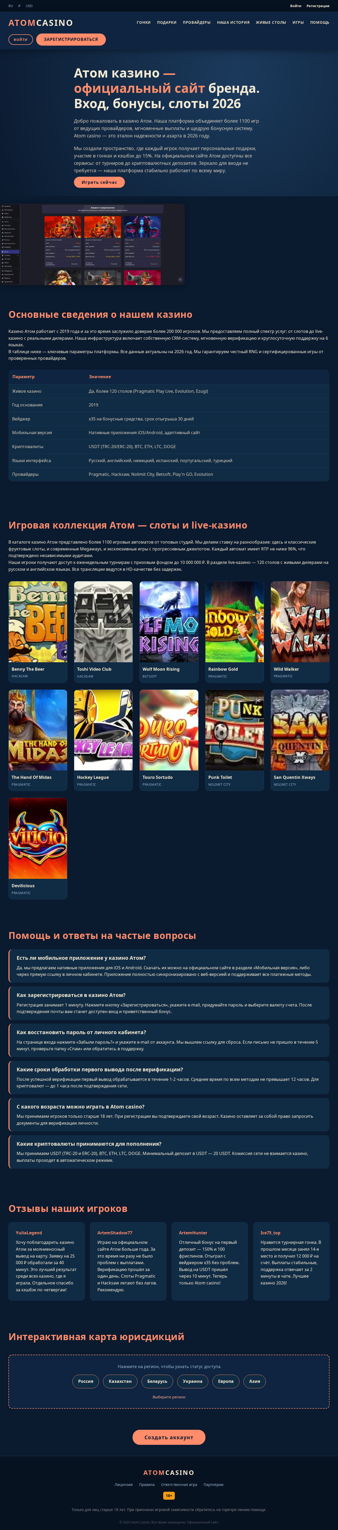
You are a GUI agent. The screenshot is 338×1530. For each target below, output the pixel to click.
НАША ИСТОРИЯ (233, 22)
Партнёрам (213, 1484)
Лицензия (124, 1484)
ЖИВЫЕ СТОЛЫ (271, 22)
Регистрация (318, 5)
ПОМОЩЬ (320, 22)
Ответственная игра (179, 1484)
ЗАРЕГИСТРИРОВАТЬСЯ (71, 39)
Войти (295, 5)
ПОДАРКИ (167, 22)
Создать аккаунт (169, 1437)
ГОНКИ (144, 22)
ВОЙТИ (21, 39)
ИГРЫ (298, 22)
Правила (147, 1484)
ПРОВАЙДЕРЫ (197, 22)
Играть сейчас (99, 182)
